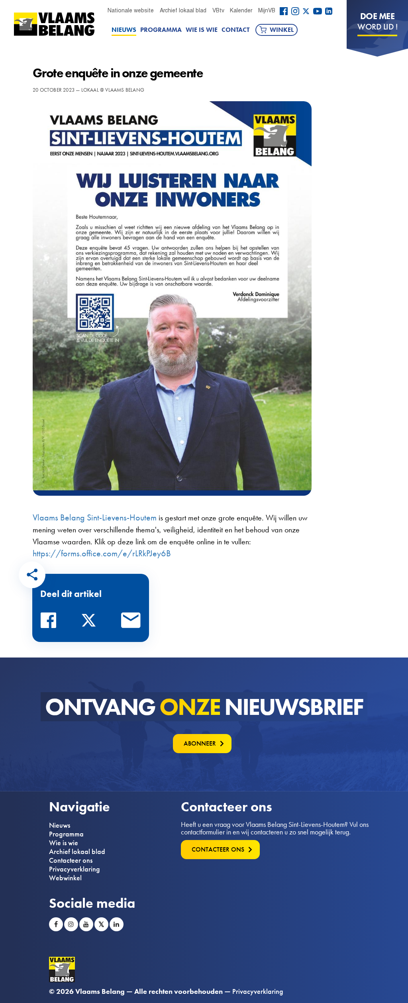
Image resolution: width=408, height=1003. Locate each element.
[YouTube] (317, 11)
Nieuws (124, 29)
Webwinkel (65, 877)
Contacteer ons (70, 860)
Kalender (241, 10)
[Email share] (131, 622)
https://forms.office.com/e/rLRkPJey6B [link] (102, 553)
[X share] (91, 622)
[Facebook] (284, 11)
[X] (306, 11)
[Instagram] (295, 11)
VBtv (218, 10)
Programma (161, 29)
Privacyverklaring (74, 869)
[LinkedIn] (328, 11)
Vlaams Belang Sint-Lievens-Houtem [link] (95, 517)
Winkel (282, 29)
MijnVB (266, 10)
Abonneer (200, 743)
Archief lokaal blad (183, 10)
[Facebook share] (51, 622)
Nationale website (131, 10)
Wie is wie (202, 29)
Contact (235, 29)
